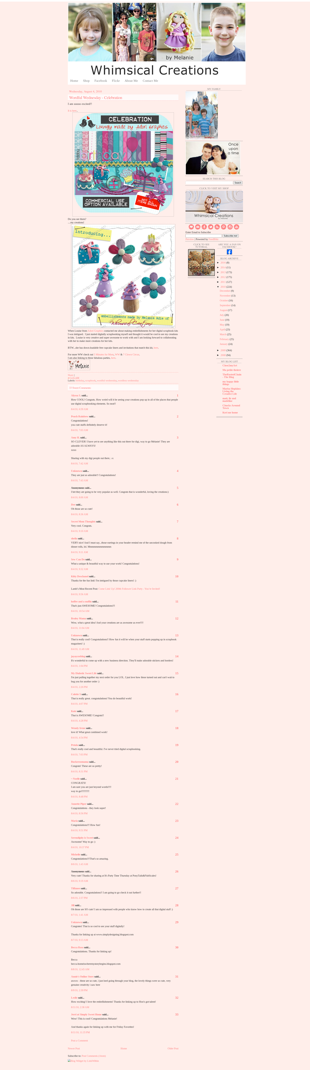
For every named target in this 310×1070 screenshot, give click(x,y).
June (222, 319)
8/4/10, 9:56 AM (79, 594)
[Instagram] (230, 229)
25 (176, 854)
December (225, 290)
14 (176, 656)
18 (176, 728)
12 (176, 618)
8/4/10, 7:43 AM (79, 480)
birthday (80, 380)
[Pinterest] (224, 229)
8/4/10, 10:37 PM (80, 847)
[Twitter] (211, 229)
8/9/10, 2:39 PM (79, 990)
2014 (223, 267)
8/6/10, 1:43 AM (79, 864)
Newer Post (74, 1048)
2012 (223, 277)
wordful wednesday (107, 380)
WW (117, 354)
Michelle (75, 854)
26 (176, 871)
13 (176, 635)
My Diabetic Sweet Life (84, 673)
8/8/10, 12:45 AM (80, 969)
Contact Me (150, 80)
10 (176, 576)
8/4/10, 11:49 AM (80, 649)
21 (176, 778)
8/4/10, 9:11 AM (79, 552)
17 (176, 711)
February (225, 339)
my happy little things (230, 383)
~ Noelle (75, 778)
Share (70, 375)
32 (176, 997)
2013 (223, 272)
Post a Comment (79, 1040)
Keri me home (230, 412)
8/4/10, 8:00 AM (79, 497)
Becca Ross (77, 947)
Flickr (116, 80)
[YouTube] (236, 229)
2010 (223, 286)
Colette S (76, 694)
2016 (223, 262)
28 (176, 905)
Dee (73, 504)
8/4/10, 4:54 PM (79, 737)
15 (176, 673)
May (222, 324)
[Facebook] (204, 229)
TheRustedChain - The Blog (231, 375)
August (224, 310)
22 (176, 804)
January (224, 344)
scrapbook (90, 380)
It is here (72, 110)
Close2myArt (229, 365)
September (225, 305)
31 (176, 976)
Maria (74, 820)
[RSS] (217, 229)
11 (176, 601)
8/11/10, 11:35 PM (80, 1032)
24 (176, 837)
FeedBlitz (213, 239)
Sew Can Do (78, 559)
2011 (223, 282)
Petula (74, 745)
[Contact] (198, 229)
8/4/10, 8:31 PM (79, 771)
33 (176, 1014)
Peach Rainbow (79, 416)
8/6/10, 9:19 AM (79, 881)
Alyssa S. (76, 395)
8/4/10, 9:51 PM (79, 830)
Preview (190, 239)
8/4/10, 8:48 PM (79, 796)
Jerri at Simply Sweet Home (86, 1014)
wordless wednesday (128, 380)
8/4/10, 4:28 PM (79, 720)
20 (176, 761)
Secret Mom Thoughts (83, 521)
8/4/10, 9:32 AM (79, 569)
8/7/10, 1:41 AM (79, 914)
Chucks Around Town (231, 406)
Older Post (173, 1048)
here (156, 347)
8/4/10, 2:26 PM (79, 687)
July (222, 315)
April (223, 329)
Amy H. (75, 437)
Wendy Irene (78, 728)
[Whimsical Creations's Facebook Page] (229, 253)
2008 (223, 355)
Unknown (76, 471)
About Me (131, 80)
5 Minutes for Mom (104, 354)
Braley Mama (78, 618)
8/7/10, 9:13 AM (79, 940)
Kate (73, 711)
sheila (74, 538)
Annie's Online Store (82, 976)
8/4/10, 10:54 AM (80, 611)
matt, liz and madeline (229, 399)
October (224, 300)
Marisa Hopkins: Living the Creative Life (231, 391)
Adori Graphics (95, 330)
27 (176, 888)
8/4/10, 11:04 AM (80, 628)
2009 (223, 350)
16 (176, 694)
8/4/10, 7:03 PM (79, 754)
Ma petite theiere (231, 370)
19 (176, 745)
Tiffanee (75, 888)
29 (176, 922)
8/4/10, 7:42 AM (79, 463)
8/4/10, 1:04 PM (79, 665)
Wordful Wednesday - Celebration (95, 97)
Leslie (74, 997)
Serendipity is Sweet (82, 837)
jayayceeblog (78, 656)
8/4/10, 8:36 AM (79, 514)
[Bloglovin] (191, 229)
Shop (86, 80)
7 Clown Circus (131, 354)
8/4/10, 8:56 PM (79, 813)
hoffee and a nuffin (81, 601)
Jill (72, 905)
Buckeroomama (79, 761)
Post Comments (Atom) (94, 1056)
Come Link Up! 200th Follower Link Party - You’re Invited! (129, 588)
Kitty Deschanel (79, 576)
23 (176, 820)
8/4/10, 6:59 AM (79, 409)
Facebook (100, 80)
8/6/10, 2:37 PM (79, 898)
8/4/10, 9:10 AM (79, 531)
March (223, 334)
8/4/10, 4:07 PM (79, 703)
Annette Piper (78, 803)
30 (176, 947)
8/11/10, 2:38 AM (80, 1007)
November (225, 295)
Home (74, 80)
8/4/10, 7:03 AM (79, 430)
